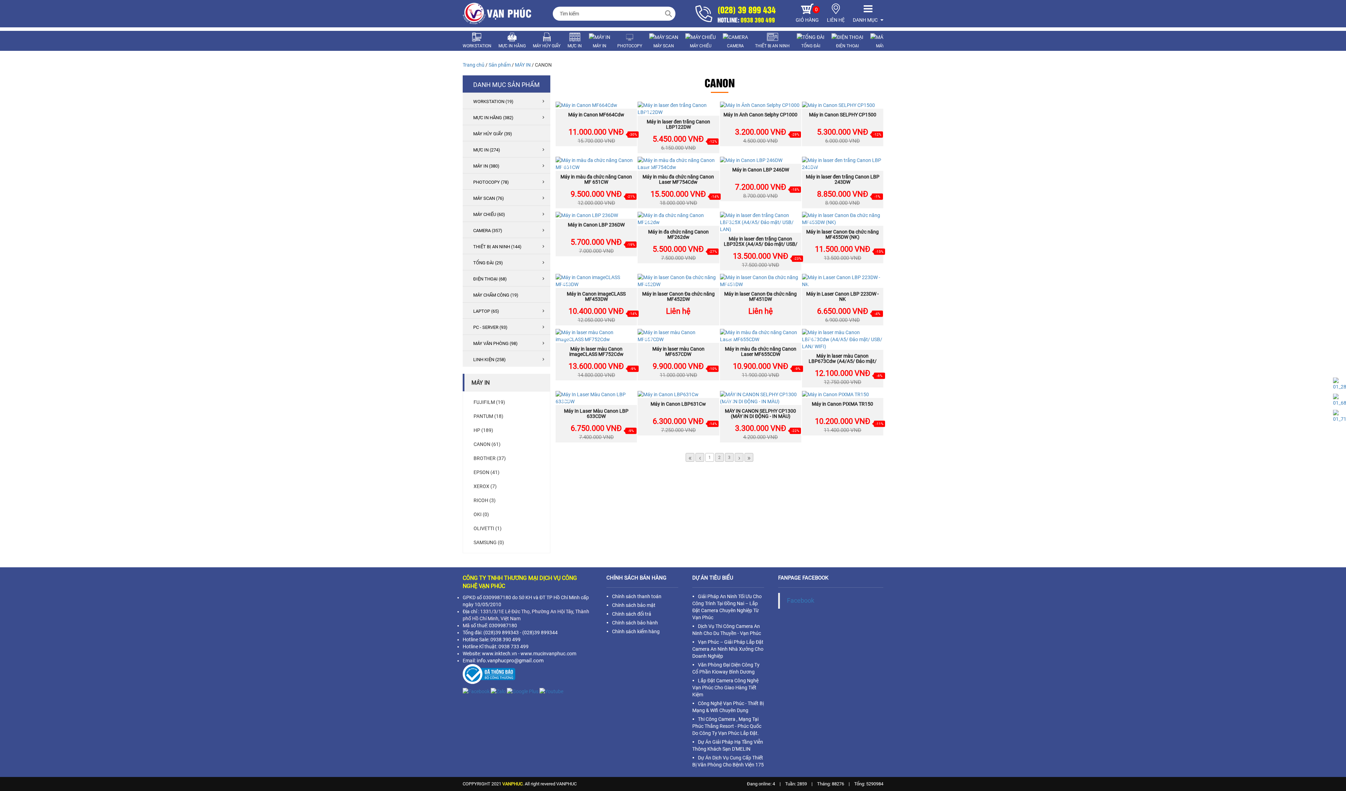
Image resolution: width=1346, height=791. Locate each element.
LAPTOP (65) (486, 311)
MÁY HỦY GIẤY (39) (492, 133)
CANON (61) (487, 444)
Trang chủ (473, 65)
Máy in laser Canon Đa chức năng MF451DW (760, 296)
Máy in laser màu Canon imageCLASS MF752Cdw (596, 351)
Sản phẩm (500, 65)
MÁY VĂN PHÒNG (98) (495, 343)
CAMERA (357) (487, 230)
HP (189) (483, 430)
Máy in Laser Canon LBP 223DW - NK (842, 296)
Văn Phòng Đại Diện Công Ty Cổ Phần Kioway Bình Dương (726, 668)
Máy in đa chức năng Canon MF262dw (678, 234)
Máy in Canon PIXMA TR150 (842, 404)
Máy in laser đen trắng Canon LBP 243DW (842, 179)
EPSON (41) (486, 472)
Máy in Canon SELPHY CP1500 (842, 114)
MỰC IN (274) (486, 150)
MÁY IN (523, 65)
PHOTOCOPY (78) (491, 182)
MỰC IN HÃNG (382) (493, 117)
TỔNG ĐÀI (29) (488, 262)
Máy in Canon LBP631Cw (678, 404)
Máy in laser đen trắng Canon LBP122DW (678, 124)
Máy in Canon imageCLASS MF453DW (596, 296)
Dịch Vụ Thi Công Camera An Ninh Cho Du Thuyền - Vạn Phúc (726, 629)
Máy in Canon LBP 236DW (596, 225)
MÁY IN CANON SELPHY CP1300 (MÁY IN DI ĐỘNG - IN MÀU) (760, 413)
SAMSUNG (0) (489, 542)
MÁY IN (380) (486, 166)
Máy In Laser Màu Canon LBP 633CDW (596, 413)
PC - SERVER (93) (490, 327)
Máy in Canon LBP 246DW (760, 170)
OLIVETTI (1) (488, 528)
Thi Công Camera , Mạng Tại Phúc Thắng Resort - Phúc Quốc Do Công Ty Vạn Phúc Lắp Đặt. (726, 726)
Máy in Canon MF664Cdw (596, 114)
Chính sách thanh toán (636, 596)
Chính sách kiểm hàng (636, 631)
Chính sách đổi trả (631, 614)
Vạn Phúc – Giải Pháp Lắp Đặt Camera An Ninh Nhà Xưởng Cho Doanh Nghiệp (727, 649)
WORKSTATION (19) (493, 101)
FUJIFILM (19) (489, 402)
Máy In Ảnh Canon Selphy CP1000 (760, 114)
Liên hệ (678, 311)
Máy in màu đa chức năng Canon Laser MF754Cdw (678, 179)
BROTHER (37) (490, 458)
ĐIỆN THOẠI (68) (490, 279)
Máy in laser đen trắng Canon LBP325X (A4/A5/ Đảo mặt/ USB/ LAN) (760, 244)
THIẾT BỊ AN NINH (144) (497, 246)
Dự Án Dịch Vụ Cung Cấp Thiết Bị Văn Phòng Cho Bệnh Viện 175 (728, 761)
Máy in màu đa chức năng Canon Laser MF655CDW (760, 351)
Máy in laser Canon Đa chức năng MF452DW (678, 296)
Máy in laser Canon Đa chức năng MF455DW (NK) (842, 234)
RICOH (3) (485, 500)
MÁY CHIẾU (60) (489, 214)
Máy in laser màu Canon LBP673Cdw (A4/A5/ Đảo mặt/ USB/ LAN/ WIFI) (843, 361)
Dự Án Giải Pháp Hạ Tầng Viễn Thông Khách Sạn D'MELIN (727, 745)
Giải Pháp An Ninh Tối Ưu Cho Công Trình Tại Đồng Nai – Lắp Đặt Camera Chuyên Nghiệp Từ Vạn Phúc (727, 607)
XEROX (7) (485, 486)
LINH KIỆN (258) (489, 359)
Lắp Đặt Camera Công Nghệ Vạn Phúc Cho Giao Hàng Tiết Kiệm (725, 687)
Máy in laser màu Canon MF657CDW (678, 351)
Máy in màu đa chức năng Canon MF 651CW (596, 179)
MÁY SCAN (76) (488, 198)
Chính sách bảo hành (635, 623)
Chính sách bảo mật (633, 605)
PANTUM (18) (488, 416)
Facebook (800, 600)
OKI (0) (481, 514)
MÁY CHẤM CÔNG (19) (495, 295)
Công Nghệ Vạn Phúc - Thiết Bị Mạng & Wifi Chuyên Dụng (728, 707)
